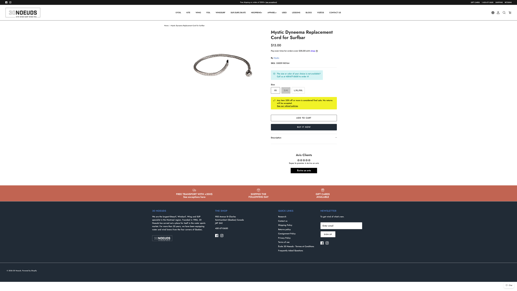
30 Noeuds (17, 270)
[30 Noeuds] (22, 13)
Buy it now (304, 127)
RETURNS (508, 2)
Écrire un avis (304, 170)
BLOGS (309, 12)
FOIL (208, 12)
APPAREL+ (272, 12)
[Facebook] (6, 2)
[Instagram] (10, 2)
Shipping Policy (285, 225)
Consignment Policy (287, 233)
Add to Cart (303, 117)
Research (282, 216)
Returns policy (284, 229)
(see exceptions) (271, 2)
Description (276, 137)
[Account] (497, 12)
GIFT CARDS (475, 2)
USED (284, 12)
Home (166, 25)
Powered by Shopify (29, 270)
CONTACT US (335, 12)
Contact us (282, 220)
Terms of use (283, 242)
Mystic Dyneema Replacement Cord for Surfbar (188, 25)
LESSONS (296, 12)
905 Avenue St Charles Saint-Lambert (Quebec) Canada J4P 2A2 (229, 220)
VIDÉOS (320, 12)
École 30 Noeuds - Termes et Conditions (296, 246)
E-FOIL (178, 12)
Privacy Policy (284, 237)
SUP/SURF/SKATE (238, 12)
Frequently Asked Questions (290, 250)
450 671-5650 (221, 228)
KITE (188, 12)
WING (198, 12)
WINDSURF (220, 12)
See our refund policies (287, 106)
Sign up (328, 234)
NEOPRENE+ (256, 12)
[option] (222, 72)
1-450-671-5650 (487, 2)
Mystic (276, 57)
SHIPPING (499, 2)
